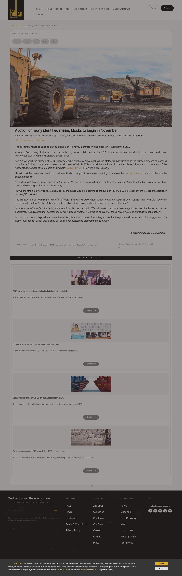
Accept (161, 564)
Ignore (161, 568)
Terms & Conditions (63, 570)
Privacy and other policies (87, 570)
